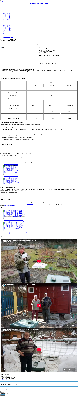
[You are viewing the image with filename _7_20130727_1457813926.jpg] (14, 216)
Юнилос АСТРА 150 (7, 27)
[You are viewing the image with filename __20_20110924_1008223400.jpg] (14, 228)
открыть (35, 115)
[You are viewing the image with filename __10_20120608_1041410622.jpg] (14, 218)
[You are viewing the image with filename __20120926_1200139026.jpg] (13, 227)
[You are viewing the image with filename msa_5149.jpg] (10, 176)
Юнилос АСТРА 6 (6, 14)
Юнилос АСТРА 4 (6, 12)
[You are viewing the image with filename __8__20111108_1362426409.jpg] (14, 233)
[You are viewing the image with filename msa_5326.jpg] (10, 181)
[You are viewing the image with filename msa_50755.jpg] (11, 173)
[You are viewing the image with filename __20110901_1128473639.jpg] (13, 221)
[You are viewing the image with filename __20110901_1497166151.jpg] (13, 223)
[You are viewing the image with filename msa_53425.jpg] (11, 182)
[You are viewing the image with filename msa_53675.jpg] (11, 183)
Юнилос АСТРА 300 (7, 30)
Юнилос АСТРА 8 (6, 16)
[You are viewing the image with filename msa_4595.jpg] (10, 164)
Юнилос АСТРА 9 (6, 17)
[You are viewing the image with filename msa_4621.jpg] (10, 165)
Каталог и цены (6, 8)
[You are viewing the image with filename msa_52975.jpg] (11, 180)
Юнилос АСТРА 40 (7, 23)
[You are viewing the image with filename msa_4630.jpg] (10, 166)
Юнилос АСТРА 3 (6, 11)
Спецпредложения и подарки (39, 3)
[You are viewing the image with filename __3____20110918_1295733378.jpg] (15, 229)
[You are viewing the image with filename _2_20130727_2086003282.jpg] (14, 211)
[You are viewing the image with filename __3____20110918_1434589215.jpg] (15, 230)
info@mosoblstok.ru (4, 379)
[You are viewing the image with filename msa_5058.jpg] (10, 171)
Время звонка (3, 393)
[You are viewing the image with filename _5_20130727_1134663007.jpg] (14, 214)
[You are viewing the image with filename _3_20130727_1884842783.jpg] (14, 212)
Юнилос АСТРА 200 (7, 28)
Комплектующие (6, 33)
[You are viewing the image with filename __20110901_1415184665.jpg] (13, 222)
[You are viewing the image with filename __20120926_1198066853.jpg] (13, 226)
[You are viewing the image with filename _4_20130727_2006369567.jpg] (14, 213)
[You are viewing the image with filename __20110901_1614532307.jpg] (13, 224)
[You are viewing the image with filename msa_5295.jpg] (10, 179)
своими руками (30, 204)
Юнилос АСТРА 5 (6, 13)
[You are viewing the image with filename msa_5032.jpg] (10, 170)
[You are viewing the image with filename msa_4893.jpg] (10, 169)
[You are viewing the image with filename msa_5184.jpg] (10, 177)
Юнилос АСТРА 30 (7, 21)
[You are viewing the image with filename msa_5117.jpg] (10, 174)
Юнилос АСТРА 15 (7, 19)
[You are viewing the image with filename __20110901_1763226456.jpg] (13, 225)
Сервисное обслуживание (8, 35)
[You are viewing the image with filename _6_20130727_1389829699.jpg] (14, 215)
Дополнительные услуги (8, 37)
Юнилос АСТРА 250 (7, 29)
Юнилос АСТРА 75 (7, 25)
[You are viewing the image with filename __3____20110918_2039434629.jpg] (15, 232)
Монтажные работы (7, 34)
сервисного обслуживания (9, 205)
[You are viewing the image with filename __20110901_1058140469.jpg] (13, 220)
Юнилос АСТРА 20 (7, 20)
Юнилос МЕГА (6, 31)
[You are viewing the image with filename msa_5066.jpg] (10, 172)
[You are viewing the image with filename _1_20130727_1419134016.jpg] (14, 210)
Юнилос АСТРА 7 (6, 15)
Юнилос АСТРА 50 (7, 24)
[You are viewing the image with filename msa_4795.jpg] (10, 168)
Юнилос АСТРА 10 (7, 18)
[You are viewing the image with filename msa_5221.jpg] (10, 178)
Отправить (3, 394)
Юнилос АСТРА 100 (7, 26)
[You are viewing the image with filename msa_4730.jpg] (10, 167)
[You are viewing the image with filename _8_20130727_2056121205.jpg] (14, 217)
